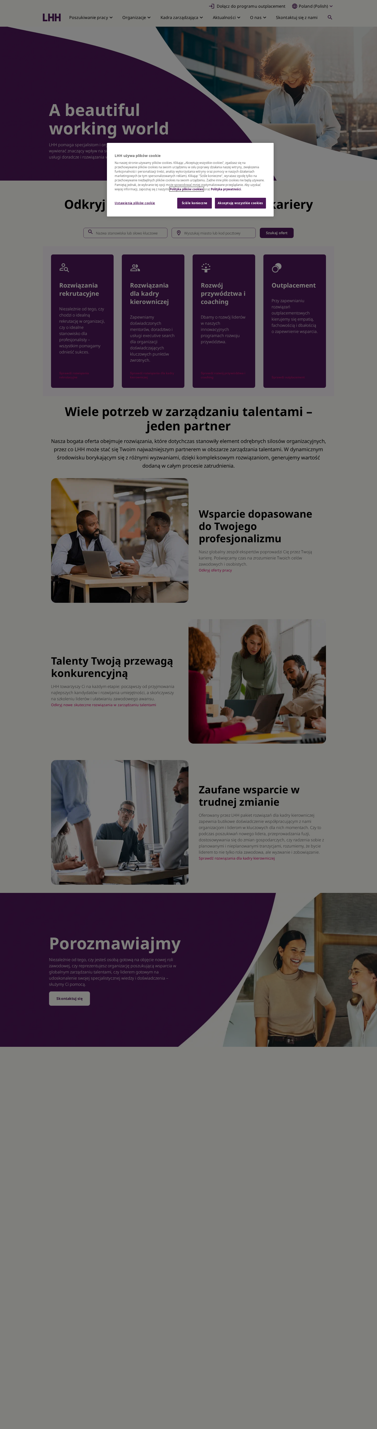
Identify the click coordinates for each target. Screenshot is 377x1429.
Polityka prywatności (226, 189)
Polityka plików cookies (186, 189)
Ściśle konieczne (194, 203)
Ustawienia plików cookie (135, 203)
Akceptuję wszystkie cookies (240, 203)
